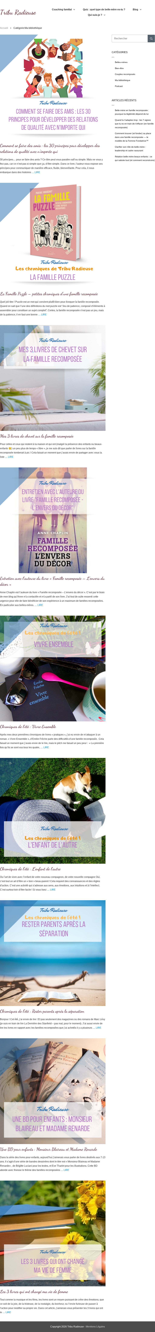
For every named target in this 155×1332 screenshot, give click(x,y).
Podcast (119, 86)
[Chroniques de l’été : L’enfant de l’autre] (53, 811)
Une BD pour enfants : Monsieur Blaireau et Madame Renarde (48, 1149)
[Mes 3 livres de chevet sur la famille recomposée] (53, 378)
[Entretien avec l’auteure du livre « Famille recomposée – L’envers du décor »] (53, 520)
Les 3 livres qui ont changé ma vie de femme (34, 1291)
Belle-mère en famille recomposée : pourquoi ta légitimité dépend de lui (132, 112)
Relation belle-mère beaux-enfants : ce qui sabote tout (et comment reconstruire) (135, 158)
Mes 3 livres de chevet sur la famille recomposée (36, 436)
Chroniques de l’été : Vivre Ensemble (28, 726)
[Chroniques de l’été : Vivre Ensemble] (53, 668)
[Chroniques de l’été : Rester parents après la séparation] (53, 953)
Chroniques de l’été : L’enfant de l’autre (30, 868)
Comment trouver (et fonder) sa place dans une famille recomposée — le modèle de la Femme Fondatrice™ (133, 137)
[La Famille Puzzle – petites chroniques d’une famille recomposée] (53, 236)
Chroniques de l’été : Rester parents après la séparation (42, 1011)
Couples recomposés (125, 74)
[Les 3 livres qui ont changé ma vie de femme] (53, 1233)
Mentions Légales (95, 1326)
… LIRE (36, 172)
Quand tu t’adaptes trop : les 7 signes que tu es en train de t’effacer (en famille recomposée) (134, 124)
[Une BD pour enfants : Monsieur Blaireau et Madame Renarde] (53, 1091)
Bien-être (119, 68)
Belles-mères (121, 62)
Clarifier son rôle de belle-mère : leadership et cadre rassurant (130, 149)
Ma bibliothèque (122, 80)
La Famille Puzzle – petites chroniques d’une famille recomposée (49, 293)
